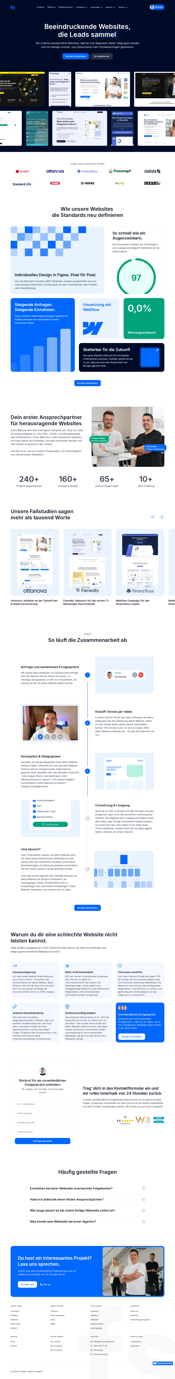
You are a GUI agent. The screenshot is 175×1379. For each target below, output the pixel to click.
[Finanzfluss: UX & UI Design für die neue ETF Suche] (87, 171)
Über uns (134, 1311)
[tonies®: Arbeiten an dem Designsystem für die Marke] (23, 171)
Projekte (40, 7)
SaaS (53, 1320)
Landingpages (96, 1328)
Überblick (95, 1311)
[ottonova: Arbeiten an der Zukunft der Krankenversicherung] (55, 171)
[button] (81, 7)
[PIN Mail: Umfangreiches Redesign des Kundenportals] (119, 183)
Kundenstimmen (66, 7)
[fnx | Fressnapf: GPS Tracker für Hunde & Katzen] (120, 171)
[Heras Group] (87, 183)
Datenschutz (136, 1341)
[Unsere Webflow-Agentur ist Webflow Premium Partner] (163, 1363)
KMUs (53, 1324)
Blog (12, 1341)
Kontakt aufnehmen (75, 56)
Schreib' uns (27, 1284)
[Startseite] (13, 7)
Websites (94, 1320)
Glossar (14, 1346)
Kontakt (14, 1328)
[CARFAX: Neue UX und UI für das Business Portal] (152, 183)
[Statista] (152, 171)
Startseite (15, 1311)
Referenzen (15, 1324)
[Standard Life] (23, 183)
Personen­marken (58, 1315)
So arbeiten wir (102, 56)
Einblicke (134, 1315)
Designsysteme (97, 1324)
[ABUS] (55, 183)
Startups (54, 1311)
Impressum (135, 1346)
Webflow (51, 7)
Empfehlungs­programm (140, 1320)
